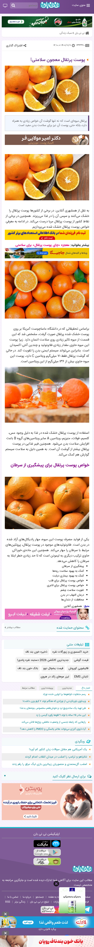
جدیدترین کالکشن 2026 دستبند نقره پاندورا (43, 660)
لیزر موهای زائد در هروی (55, 676)
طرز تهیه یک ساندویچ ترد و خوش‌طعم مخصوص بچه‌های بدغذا (53, 708)
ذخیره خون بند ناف (36, 652)
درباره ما (27, 897)
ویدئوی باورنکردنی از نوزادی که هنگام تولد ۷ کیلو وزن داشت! (54, 701)
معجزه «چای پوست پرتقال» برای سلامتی (42, 245)
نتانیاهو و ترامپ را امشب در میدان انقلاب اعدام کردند (56, 756)
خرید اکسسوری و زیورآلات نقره (70, 652)
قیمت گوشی (81, 660)
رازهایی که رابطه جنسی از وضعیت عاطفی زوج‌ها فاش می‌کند (53, 722)
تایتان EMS (81, 676)
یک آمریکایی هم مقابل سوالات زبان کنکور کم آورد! (58, 749)
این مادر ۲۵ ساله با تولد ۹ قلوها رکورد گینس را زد (61, 715)
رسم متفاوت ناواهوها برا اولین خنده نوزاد (64, 694)
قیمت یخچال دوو (53, 668)
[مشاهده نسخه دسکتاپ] (5, 6)
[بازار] (47, 861)
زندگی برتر (20, 902)
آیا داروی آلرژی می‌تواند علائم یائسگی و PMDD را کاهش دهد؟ (53, 729)
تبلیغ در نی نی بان (39, 902)
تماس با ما (12, 897)
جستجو (40, 897)
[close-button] (56, 884)
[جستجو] (13, 5)
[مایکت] (47, 843)
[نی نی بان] (50, 5)
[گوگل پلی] (47, 852)
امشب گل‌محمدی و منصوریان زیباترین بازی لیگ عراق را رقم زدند (49, 764)
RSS (7, 902)
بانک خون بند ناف (27, 668)
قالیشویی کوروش (78, 668)
